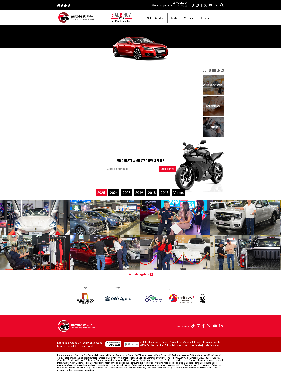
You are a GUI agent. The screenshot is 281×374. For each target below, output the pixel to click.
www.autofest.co (86, 370)
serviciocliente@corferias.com (202, 345)
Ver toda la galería (139, 274)
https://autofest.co (65, 362)
